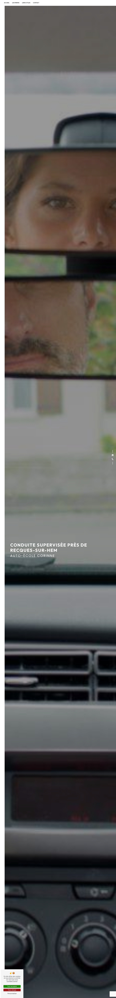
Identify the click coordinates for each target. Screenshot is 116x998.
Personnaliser (12, 993)
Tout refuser (12, 990)
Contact (36, 3)
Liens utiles (26, 3)
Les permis (15, 3)
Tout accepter (12, 986)
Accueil (6, 3)
